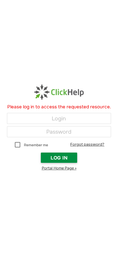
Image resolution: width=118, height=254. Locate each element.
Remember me (36, 145)
